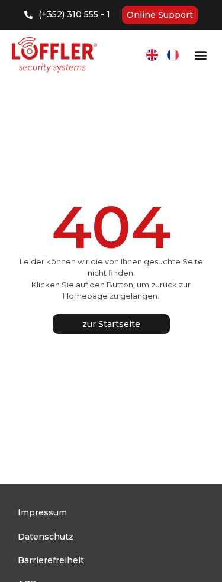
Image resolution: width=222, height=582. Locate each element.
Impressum (42, 512)
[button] (200, 55)
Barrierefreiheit (51, 560)
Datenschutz (45, 536)
